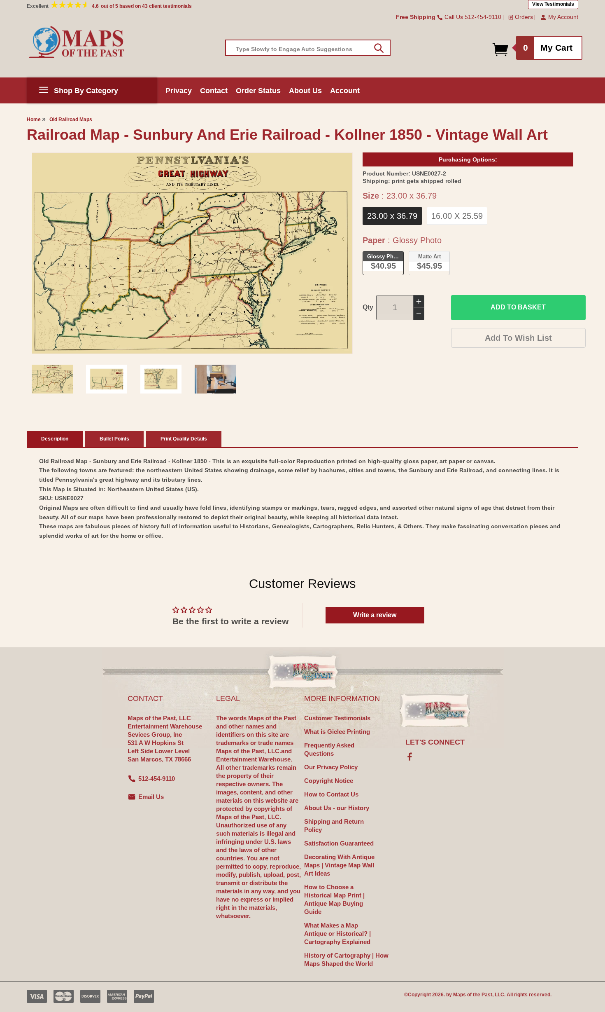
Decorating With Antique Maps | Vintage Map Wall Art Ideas (339, 865)
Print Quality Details (184, 439)
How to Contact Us (331, 794)
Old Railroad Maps (70, 119)
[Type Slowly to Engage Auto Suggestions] (379, 48)
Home (34, 119)
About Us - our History (336, 807)
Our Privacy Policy (331, 767)
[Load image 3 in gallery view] (161, 379)
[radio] (392, 216)
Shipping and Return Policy (334, 825)
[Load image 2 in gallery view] (106, 379)
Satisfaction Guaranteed (339, 843)
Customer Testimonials (337, 718)
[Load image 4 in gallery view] (215, 379)
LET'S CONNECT (435, 742)
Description (54, 439)
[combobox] (308, 48)
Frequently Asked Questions (329, 749)
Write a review (374, 614)
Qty (368, 307)
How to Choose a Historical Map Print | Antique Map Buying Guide (334, 899)
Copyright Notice (328, 780)
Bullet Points (114, 439)
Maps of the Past (472, 995)
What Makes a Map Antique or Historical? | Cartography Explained (337, 933)
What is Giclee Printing (337, 731)
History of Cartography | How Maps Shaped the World (346, 959)
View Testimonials (553, 4)
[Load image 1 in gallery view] (52, 379)
